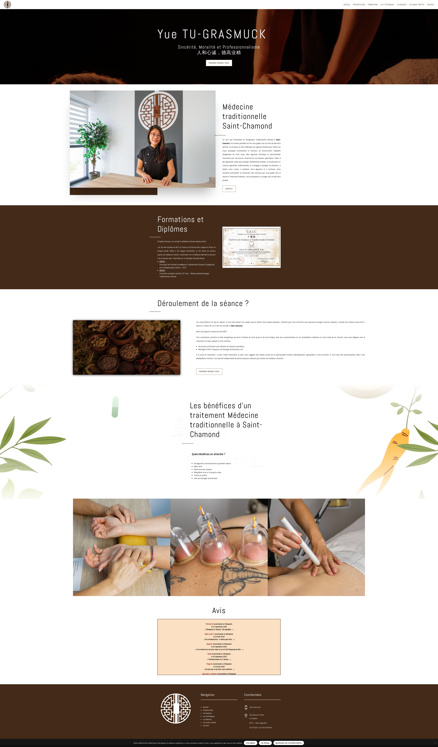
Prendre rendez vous (209, 371)
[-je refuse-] (435, 743)
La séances (402, 5)
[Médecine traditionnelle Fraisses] (251, 267)
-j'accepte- (251, 743)
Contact (430, 5)
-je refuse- (265, 743)
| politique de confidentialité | (288, 743)
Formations (373, 5)
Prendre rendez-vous (219, 63)
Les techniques (387, 5)
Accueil (347, 5)
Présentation (359, 5)
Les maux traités (416, 5)
